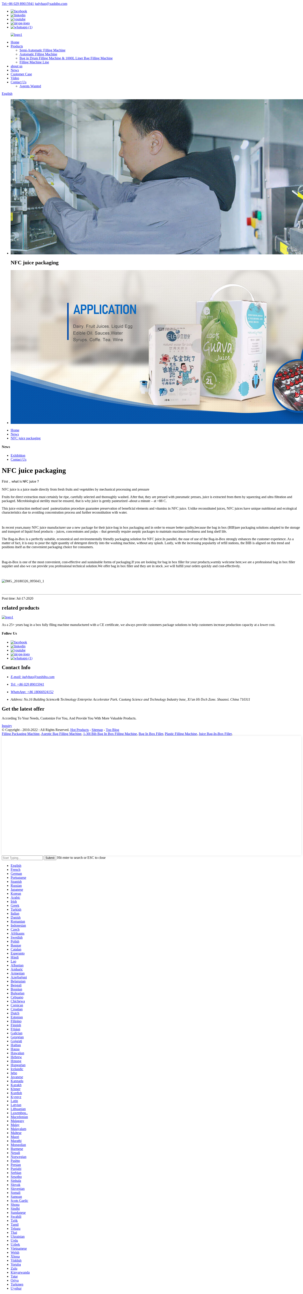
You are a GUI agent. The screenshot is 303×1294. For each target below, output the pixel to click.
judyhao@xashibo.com (51, 4)
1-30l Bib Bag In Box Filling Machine (110, 734)
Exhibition (18, 455)
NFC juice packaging (26, 438)
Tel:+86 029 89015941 (18, 4)
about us (16, 66)
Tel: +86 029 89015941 (27, 684)
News (15, 70)
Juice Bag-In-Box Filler (215, 734)
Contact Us (18, 82)
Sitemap (97, 730)
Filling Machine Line (34, 62)
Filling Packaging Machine (20, 734)
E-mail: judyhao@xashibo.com (33, 677)
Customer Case (21, 74)
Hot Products (79, 730)
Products (17, 46)
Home (15, 42)
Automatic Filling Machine (38, 54)
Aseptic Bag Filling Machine (61, 734)
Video (15, 78)
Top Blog (112, 730)
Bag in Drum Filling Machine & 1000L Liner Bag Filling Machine (66, 58)
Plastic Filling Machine (181, 734)
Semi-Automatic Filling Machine (42, 50)
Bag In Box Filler (151, 734)
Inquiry (7, 726)
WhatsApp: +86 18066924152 (32, 692)
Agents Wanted (30, 86)
